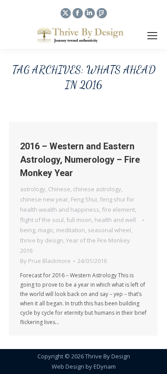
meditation (70, 230)
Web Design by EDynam (84, 366)
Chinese (59, 189)
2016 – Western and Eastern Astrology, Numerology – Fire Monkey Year (80, 159)
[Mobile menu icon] (152, 35)
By (45, 261)
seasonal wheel (109, 230)
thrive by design (41, 240)
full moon (79, 220)
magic (45, 230)
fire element (118, 209)
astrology (32, 189)
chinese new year (44, 199)
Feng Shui (84, 199)
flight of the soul (42, 220)
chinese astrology (97, 189)
